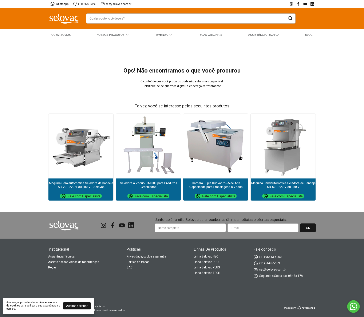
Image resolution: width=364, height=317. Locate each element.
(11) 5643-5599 (87, 3)
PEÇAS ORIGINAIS (210, 34)
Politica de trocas (138, 262)
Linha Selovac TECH (207, 273)
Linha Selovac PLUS (207, 267)
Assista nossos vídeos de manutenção (73, 262)
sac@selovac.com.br (118, 3)
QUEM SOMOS (61, 34)
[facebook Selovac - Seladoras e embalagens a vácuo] (298, 3)
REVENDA (161, 34)
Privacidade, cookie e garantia (146, 256)
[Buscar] (289, 18)
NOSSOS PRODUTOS (110, 34)
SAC (129, 267)
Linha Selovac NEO (206, 256)
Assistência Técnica (61, 256)
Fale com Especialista (83, 196)
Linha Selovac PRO (206, 262)
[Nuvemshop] (300, 308)
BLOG (309, 34)
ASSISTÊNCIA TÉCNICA (263, 34)
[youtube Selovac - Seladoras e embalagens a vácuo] (305, 3)
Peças (52, 267)
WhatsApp (62, 3)
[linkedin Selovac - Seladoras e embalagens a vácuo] (312, 3)
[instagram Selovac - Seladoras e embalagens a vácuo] (291, 3)
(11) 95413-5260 (270, 257)
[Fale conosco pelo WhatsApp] (353, 306)
